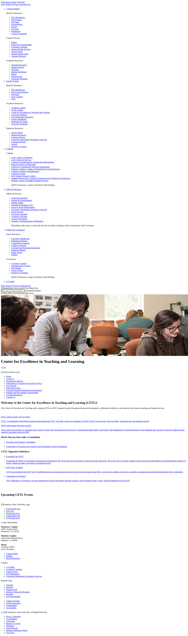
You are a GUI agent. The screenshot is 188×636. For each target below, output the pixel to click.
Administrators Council (20, 266)
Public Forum (16, 252)
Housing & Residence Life (22, 205)
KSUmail (15, 22)
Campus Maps (12, 554)
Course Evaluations (19, 34)
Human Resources (18, 135)
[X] (96, 511)
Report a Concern (13, 623)
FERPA (14, 255)
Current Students (13, 9)
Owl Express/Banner (19, 92)
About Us (10, 379)
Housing (9, 587)
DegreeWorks (16, 24)
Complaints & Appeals (20, 243)
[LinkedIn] (96, 513)
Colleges (9, 149)
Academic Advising (19, 216)
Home (8, 376)
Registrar (9, 594)
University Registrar (19, 79)
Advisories (10, 621)
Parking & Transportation (21, 45)
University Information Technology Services (29, 140)
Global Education (13, 603)
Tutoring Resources (19, 65)
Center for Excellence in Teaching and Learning (30, 112)
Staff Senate (16, 268)
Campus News (12, 572)
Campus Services (18, 137)
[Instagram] (96, 516)
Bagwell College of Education (23, 164)
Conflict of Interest (18, 245)
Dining (14, 42)
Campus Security (13, 601)
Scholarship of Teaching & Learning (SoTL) (24, 383)
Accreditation (11, 619)
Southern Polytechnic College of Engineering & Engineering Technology (40, 178)
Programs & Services (14, 381)
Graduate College (18, 174)
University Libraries (19, 47)
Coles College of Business (21, 157)
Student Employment (19, 54)
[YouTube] (96, 518)
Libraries (9, 585)
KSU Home (6, 286)
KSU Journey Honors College (23, 176)
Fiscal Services (17, 212)
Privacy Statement (13, 616)
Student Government (19, 273)
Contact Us (10, 397)
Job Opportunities (13, 596)
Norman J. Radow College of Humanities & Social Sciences (35, 169)
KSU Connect (17, 97)
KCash (14, 27)
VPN (13, 99)
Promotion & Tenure (19, 122)
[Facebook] (96, 509)
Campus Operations (19, 219)
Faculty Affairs (17, 110)
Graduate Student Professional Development (24, 390)
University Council (19, 263)
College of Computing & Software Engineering (30, 167)
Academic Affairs (18, 108)
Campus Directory (18, 56)
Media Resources (13, 558)
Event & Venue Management (23, 207)
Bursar (14, 74)
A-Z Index (10, 281)
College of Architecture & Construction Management (32, 162)
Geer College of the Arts (21, 160)
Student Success (17, 67)
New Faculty (11, 386)
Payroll (14, 144)
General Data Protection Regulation (25, 248)
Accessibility (11, 608)
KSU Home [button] (6, 4)
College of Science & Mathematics (25, 171)
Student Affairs (17, 203)
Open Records (12, 628)
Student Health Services (21, 49)
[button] (19, 288)
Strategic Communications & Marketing (27, 221)
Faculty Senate (17, 270)
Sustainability (11, 605)
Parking (9, 556)
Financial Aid (16, 76)
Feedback (10, 626)
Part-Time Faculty (13, 388)
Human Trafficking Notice (16, 630)
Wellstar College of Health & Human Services (29, 181)
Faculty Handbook (18, 119)
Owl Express (16, 20)
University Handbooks (20, 239)
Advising (15, 69)
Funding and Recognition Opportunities (22, 393)
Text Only (10, 633)
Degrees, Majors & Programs (18, 592)
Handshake (15, 31)
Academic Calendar (14, 569)
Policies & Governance (15, 230)
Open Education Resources (22, 117)
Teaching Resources (14, 395)
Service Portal (17, 52)
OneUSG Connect (18, 146)
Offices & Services (13, 189)
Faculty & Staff (12, 81)
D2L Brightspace (18, 17)
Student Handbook (18, 72)
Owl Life (15, 29)
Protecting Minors (18, 250)
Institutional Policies (19, 241)
